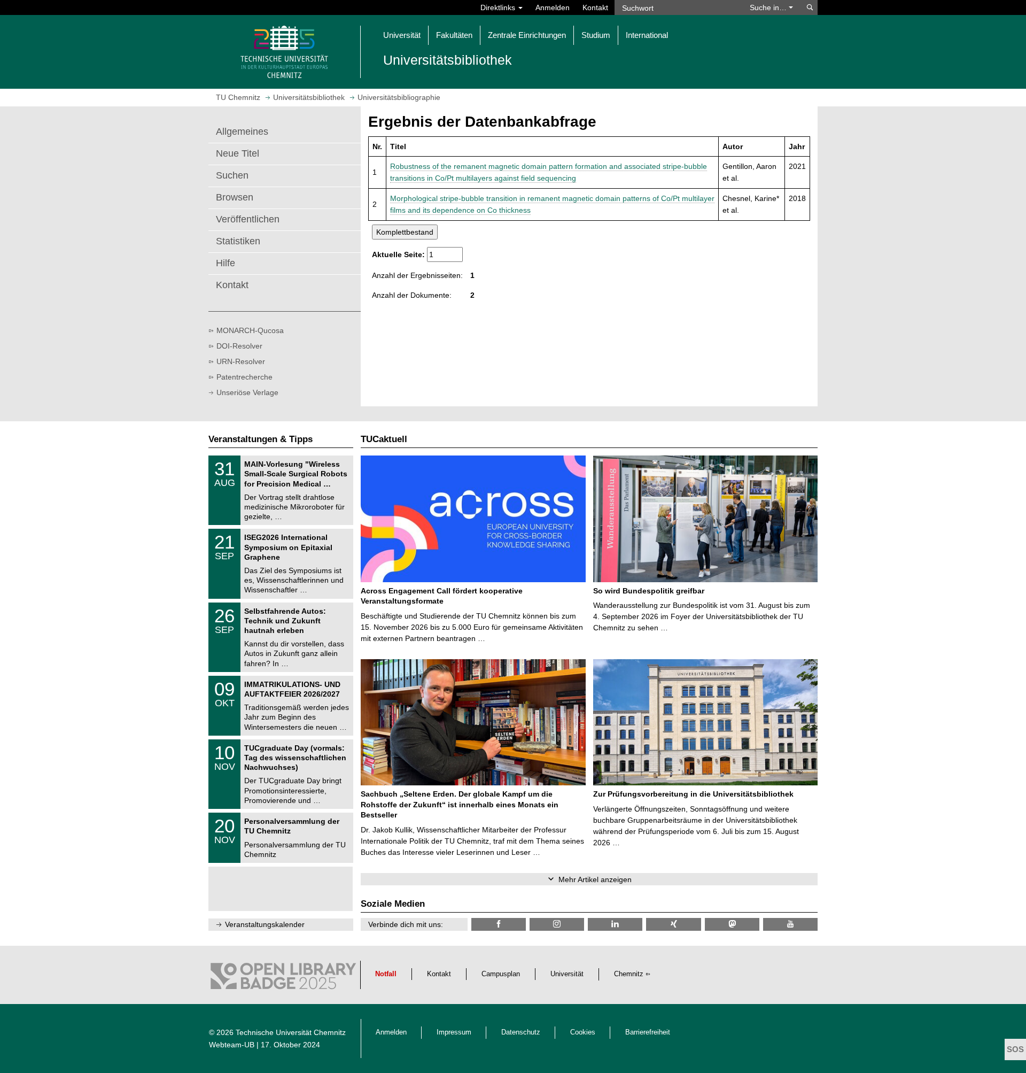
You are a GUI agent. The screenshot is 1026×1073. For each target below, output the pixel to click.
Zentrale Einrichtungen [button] (527, 35)
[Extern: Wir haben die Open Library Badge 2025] (283, 979)
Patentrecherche (244, 377)
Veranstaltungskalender (265, 924)
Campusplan (500, 974)
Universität (567, 974)
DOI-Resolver (239, 346)
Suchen (232, 175)
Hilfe (225, 263)
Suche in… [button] (769, 7)
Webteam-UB (231, 1044)
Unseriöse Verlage (247, 392)
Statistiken (238, 241)
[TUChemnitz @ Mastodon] (732, 924)
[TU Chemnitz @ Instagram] (557, 924)
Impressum (454, 1032)
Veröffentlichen (247, 219)
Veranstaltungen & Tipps (260, 439)
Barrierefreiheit (647, 1032)
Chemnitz (628, 974)
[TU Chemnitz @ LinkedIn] (615, 924)
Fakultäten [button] (454, 35)
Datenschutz (520, 1032)
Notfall (386, 974)
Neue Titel (237, 153)
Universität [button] (402, 35)
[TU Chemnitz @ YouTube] (790, 924)
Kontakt (595, 7)
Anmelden (552, 7)
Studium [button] (595, 35)
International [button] (647, 35)
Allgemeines (242, 131)
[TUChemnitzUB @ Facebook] (498, 924)
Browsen (234, 197)
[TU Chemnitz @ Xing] (673, 924)
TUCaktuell (384, 439)
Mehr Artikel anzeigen (595, 879)
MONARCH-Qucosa (250, 330)
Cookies (582, 1032)
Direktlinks (498, 7)
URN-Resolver (240, 361)
